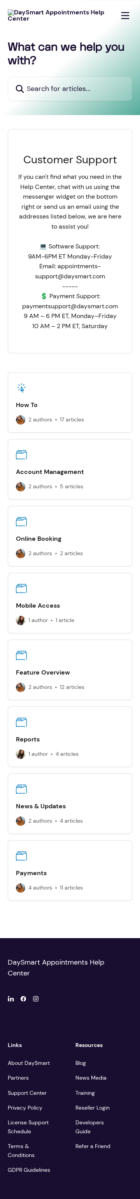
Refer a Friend (92, 1146)
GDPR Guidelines (29, 1169)
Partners (18, 1077)
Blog (80, 1062)
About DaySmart (29, 1062)
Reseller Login (92, 1107)
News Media (91, 1077)
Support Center (27, 1092)
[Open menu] (125, 15)
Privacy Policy (25, 1107)
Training (85, 1092)
